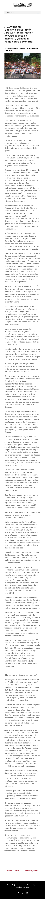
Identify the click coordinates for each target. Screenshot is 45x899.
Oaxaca (34, 48)
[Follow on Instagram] (27, 893)
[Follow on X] (22, 893)
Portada (8, 51)
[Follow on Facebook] (18, 893)
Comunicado (12, 48)
